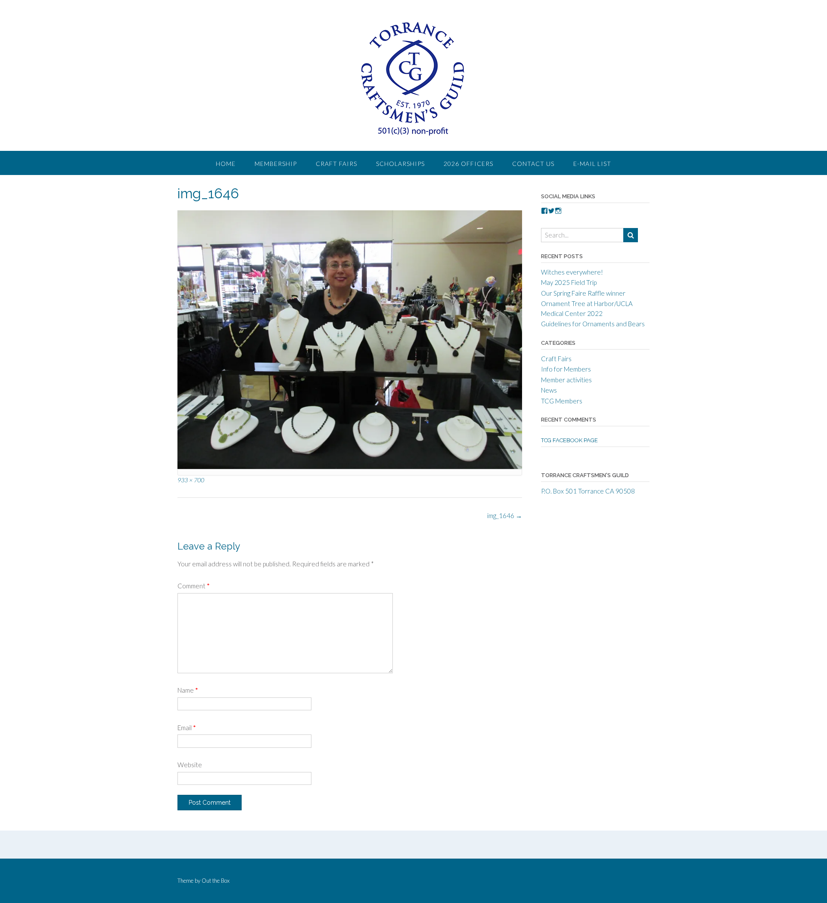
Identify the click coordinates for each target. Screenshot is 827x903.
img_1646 (504, 515)
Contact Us (533, 163)
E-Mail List (592, 163)
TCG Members (561, 401)
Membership (276, 163)
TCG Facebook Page (569, 440)
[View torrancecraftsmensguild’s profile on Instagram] (558, 210)
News (549, 390)
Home (226, 163)
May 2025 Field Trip (569, 282)
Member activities (566, 380)
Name (187, 690)
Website (189, 765)
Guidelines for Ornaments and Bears (593, 324)
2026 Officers (468, 163)
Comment (193, 586)
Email (186, 727)
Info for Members (566, 369)
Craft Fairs (336, 163)
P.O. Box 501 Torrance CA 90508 (588, 491)
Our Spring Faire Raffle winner (583, 293)
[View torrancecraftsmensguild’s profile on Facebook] (544, 210)
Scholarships (400, 163)
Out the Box (216, 880)
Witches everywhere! (572, 272)
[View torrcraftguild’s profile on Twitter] (551, 210)
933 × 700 (190, 480)
